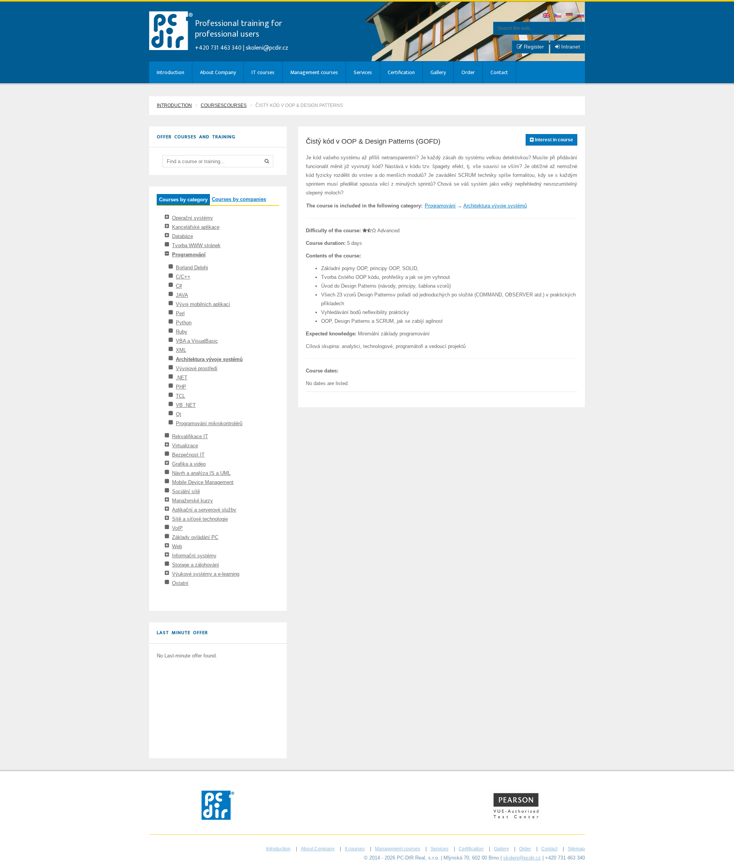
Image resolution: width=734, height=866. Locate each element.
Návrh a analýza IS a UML (201, 473)
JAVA (182, 295)
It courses (355, 848)
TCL (180, 396)
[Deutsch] (569, 16)
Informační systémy (194, 555)
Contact (499, 72)
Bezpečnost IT (188, 455)
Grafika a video (189, 464)
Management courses (314, 72)
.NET (181, 377)
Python (184, 322)
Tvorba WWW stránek (196, 245)
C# (179, 286)
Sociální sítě (186, 491)
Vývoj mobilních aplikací (203, 304)
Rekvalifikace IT (190, 436)
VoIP (177, 528)
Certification (401, 72)
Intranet (570, 47)
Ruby (181, 332)
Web (177, 546)
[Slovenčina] (581, 16)
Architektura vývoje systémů (209, 359)
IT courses (263, 72)
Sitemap (576, 848)
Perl (180, 313)
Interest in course (553, 139)
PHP (181, 387)
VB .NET (186, 405)
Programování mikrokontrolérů (209, 423)
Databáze (182, 236)
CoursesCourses (224, 105)
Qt (178, 414)
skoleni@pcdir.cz (267, 48)
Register (533, 47)
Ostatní (180, 583)
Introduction (170, 72)
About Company (218, 72)
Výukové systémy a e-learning (205, 574)
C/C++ (183, 277)
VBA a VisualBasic (197, 341)
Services (363, 72)
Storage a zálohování (195, 565)
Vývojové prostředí (197, 368)
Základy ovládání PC (195, 537)
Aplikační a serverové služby (204, 510)
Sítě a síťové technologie (200, 519)
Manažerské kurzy (192, 500)
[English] (546, 16)
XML (181, 350)
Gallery (438, 72)
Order (468, 72)
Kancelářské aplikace (195, 227)
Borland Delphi (192, 267)
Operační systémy (192, 218)
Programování (189, 254)
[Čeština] (558, 16)
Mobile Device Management (203, 482)
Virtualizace (185, 445)
